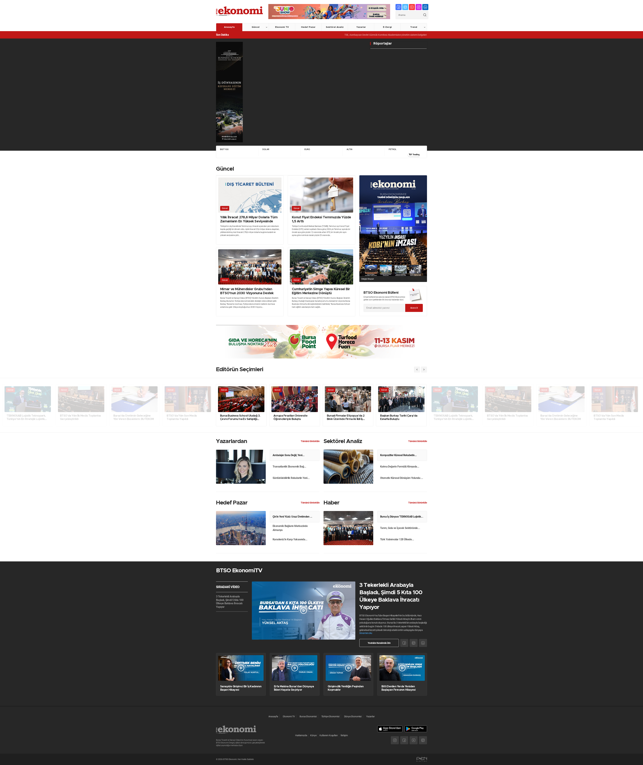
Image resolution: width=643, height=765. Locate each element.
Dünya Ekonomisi (353, 716)
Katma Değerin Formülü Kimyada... (399, 466)
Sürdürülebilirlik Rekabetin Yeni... (291, 478)
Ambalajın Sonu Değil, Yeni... (289, 455)
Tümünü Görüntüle (310, 441)
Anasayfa (229, 27)
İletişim (344, 735)
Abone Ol (414, 308)
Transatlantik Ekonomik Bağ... (289, 466)
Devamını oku (365, 633)
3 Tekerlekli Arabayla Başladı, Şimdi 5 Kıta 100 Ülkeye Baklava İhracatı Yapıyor (229, 601)
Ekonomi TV (282, 27)
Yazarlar (361, 27)
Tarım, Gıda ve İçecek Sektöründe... (400, 528)
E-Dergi (387, 27)
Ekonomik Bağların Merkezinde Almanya (290, 528)
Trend (413, 27)
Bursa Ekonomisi (308, 716)
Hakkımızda (301, 735)
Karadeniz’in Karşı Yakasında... (290, 539)
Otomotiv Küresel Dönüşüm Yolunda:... (401, 478)
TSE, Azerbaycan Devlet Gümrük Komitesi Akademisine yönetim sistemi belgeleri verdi (345, 34)
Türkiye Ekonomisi (330, 716)
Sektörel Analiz (335, 27)
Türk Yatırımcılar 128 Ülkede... (397, 539)
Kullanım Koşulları (328, 735)
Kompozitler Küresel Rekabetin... (398, 455)
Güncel (256, 27)
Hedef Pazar (308, 27)
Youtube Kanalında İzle (379, 643)
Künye (313, 735)
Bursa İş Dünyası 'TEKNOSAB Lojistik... (401, 516)
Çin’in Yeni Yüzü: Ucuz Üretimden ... (292, 516)
